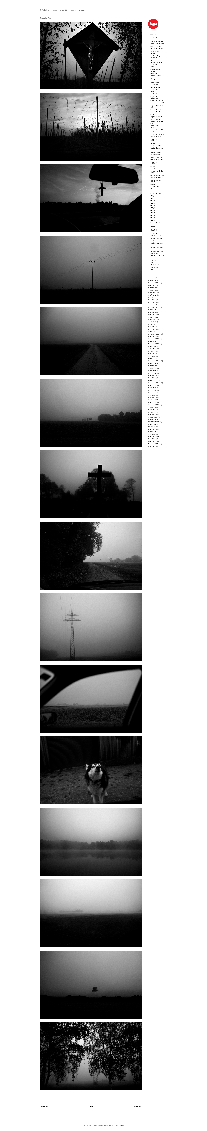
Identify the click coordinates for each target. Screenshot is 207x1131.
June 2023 (151, 446)
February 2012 (153, 290)
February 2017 (153, 407)
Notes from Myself (157, 134)
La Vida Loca (155, 69)
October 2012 (153, 310)
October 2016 (153, 400)
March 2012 (152, 293)
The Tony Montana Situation (156, 63)
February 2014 (153, 344)
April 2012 (152, 295)
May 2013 (151, 324)
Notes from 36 (155, 193)
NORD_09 (152, 201)
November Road (155, 76)
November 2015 (153, 385)
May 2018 (151, 427)
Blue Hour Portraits (153, 230)
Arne (151, 60)
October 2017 (153, 419)
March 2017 (152, 410)
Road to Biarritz (156, 258)
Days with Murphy (156, 41)
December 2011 (153, 285)
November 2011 (153, 283)
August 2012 (152, 305)
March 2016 (152, 388)
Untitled (153, 260)
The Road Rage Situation (155, 57)
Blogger (121, 1125)
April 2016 (152, 390)
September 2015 (154, 383)
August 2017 (152, 417)
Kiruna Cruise (155, 155)
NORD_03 (152, 215)
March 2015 (152, 371)
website (55, 10)
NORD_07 (152, 205)
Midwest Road (155, 87)
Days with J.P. (155, 137)
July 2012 (151, 302)
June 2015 (151, 376)
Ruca (151, 269)
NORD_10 (152, 198)
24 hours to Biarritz (154, 187)
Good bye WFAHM (155, 236)
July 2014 (151, 356)
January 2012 (153, 288)
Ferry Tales (154, 51)
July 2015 (151, 378)
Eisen (152, 191)
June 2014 (151, 354)
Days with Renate (156, 178)
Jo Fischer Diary (45, 10)
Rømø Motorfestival (155, 79)
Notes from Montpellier (154, 97)
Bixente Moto (155, 119)
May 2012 (151, 298)
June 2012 (151, 300)
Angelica (153, 67)
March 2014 (152, 346)
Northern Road (155, 46)
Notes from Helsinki (154, 163)
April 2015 (152, 373)
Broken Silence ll (157, 256)
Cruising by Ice (156, 157)
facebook (73, 10)
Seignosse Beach (156, 117)
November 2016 (153, 402)
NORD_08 (152, 203)
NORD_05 (152, 210)
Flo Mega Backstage (153, 72)
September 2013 (154, 334)
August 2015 (152, 380)
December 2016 (153, 405)
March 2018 (152, 424)
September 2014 (154, 361)
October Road (155, 112)
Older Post (138, 1107)
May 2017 (151, 412)
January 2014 (153, 341)
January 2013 (153, 317)
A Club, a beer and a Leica (155, 264)
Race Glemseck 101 (157, 175)
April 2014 (152, 349)
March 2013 (152, 319)
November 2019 (153, 437)
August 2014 (152, 358)
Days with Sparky (156, 49)
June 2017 (151, 415)
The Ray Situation (157, 94)
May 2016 (151, 393)
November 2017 (153, 422)
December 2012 (153, 315)
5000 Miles (154, 267)
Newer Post (45, 1107)
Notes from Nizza (156, 100)
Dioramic (153, 166)
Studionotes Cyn (156, 238)
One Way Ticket (155, 143)
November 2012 (153, 312)
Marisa (152, 184)
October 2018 (153, 432)
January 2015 (153, 366)
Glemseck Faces (155, 152)
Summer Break (155, 82)
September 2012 (154, 307)
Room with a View (156, 160)
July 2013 (151, 329)
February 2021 (153, 444)
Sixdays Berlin (155, 233)
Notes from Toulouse (154, 226)
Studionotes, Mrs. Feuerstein (157, 252)
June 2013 (151, 327)
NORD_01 (152, 220)
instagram (81, 10)
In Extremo (154, 85)
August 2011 (152, 278)
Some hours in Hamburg (155, 181)
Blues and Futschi (157, 103)
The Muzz (153, 54)
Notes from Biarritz (154, 140)
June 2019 (151, 434)
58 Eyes (152, 114)
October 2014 (153, 363)
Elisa (152, 241)
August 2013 (152, 332)
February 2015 (153, 368)
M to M (152, 169)
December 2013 (153, 339)
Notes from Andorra (154, 126)
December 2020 (153, 441)
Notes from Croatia (154, 38)
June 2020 (151, 439)
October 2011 (153, 280)
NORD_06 (152, 208)
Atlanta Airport (156, 146)
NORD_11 (152, 196)
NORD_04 (152, 213)
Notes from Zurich (157, 110)
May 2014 (151, 351)
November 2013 (153, 337)
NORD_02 (152, 218)
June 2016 (151, 395)
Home (91, 1107)
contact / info (64, 10)
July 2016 (151, 398)
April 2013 (152, 322)
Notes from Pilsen (157, 44)
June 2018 (151, 429)
